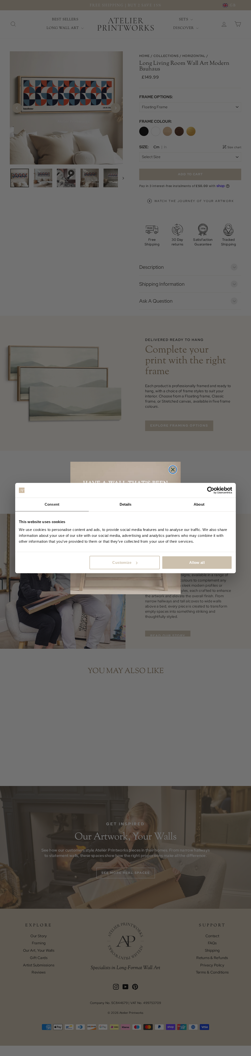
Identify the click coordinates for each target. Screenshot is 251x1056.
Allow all (197, 562)
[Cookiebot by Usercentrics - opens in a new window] (210, 490)
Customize (121, 562)
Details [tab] (126, 504)
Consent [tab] (52, 504)
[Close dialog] (173, 470)
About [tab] (199, 504)
